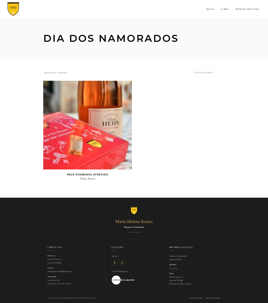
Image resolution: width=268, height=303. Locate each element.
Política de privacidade (213, 298)
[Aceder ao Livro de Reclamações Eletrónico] (123, 280)
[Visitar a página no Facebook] (114, 263)
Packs (83, 178)
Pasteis (91, 178)
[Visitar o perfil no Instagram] (122, 263)
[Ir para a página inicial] (134, 210)
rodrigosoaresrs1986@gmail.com (59, 271)
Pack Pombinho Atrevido (87, 174)
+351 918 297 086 (53, 280)
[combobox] (207, 72)
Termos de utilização (196, 298)
